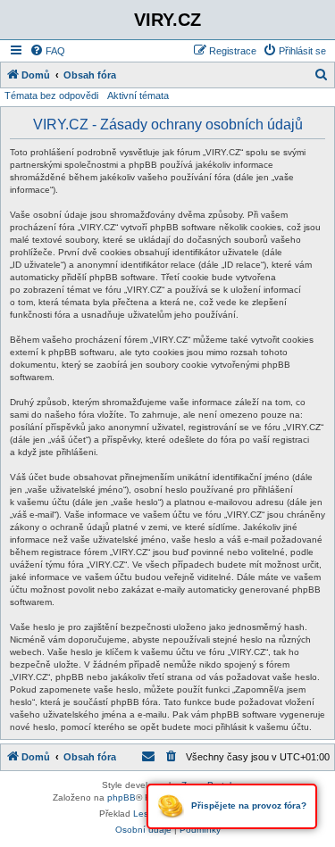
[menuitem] (47, 51)
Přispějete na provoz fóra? (247, 805)
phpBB (121, 797)
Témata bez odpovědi (51, 95)
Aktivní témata (138, 95)
